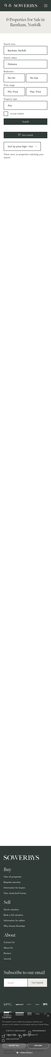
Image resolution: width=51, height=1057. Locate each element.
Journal (7, 959)
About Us (8, 948)
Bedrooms (9, 72)
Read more (6, 1027)
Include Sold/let (17, 114)
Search (25, 121)
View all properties (12, 877)
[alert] (25, 1035)
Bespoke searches (12, 882)
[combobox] (25, 51)
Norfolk (34, 24)
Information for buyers (14, 888)
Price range (9, 85)
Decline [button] (38, 1045)
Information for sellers (14, 921)
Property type (10, 99)
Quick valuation (11, 910)
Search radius (10, 58)
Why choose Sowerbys (14, 926)
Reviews (7, 953)
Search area (9, 44)
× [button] (48, 1016)
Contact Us (9, 942)
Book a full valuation (13, 915)
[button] (25, 1052)
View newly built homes (15, 893)
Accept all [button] (14, 1045)
